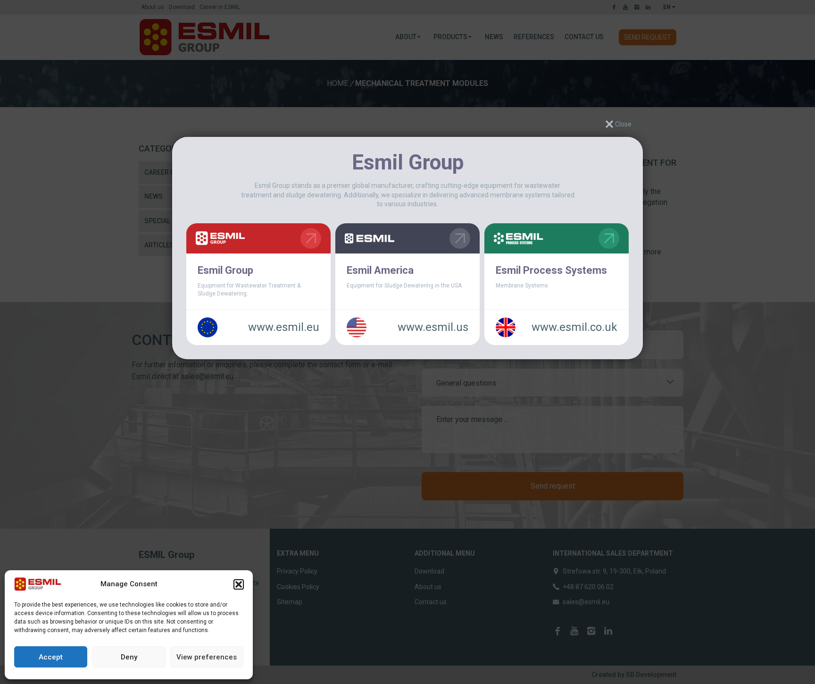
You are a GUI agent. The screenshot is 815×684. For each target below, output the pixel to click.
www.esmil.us (433, 327)
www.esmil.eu (283, 327)
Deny (129, 657)
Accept (51, 657)
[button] (238, 584)
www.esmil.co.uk (574, 327)
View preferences (206, 657)
